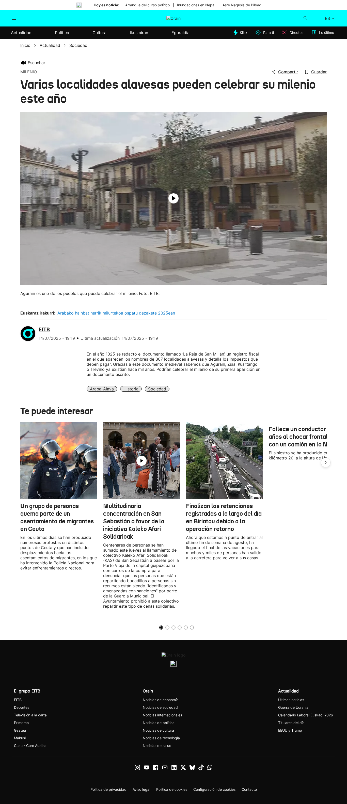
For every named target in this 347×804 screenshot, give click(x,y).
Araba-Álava (102, 388)
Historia (130, 388)
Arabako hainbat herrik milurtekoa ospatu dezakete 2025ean (116, 313)
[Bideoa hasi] (173, 198)
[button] (325, 462)
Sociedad (157, 388)
